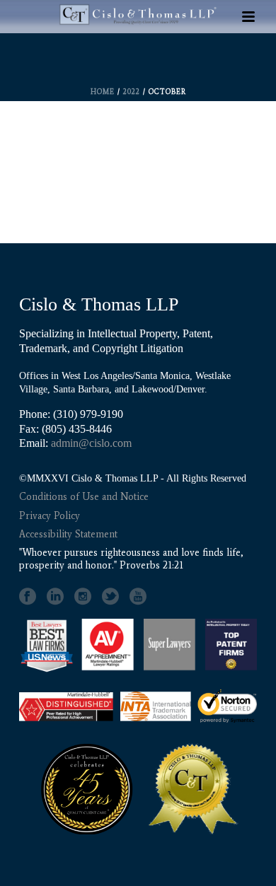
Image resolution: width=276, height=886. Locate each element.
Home (103, 91)
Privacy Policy (49, 516)
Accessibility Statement (68, 534)
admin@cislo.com (91, 443)
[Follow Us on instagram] (82, 596)
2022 (131, 91)
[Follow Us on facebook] (27, 596)
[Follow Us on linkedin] (55, 596)
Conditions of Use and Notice (84, 497)
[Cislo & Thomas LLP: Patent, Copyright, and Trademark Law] (138, 57)
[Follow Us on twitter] (110, 596)
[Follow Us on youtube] (138, 596)
